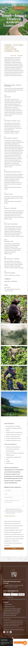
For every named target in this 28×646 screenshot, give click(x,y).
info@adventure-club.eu (9, 606)
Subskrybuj (21, 594)
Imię (12, 592)
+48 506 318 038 (7, 604)
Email (4, 592)
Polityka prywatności (9, 516)
